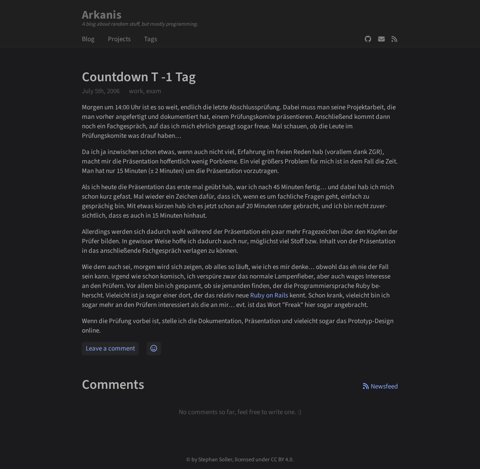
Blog (88, 39)
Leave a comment (110, 348)
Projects (119, 39)
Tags (150, 39)
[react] (154, 348)
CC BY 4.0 (281, 459)
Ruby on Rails (269, 295)
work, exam (145, 91)
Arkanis (102, 15)
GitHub (368, 39)
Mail (381, 39)
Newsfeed (395, 39)
